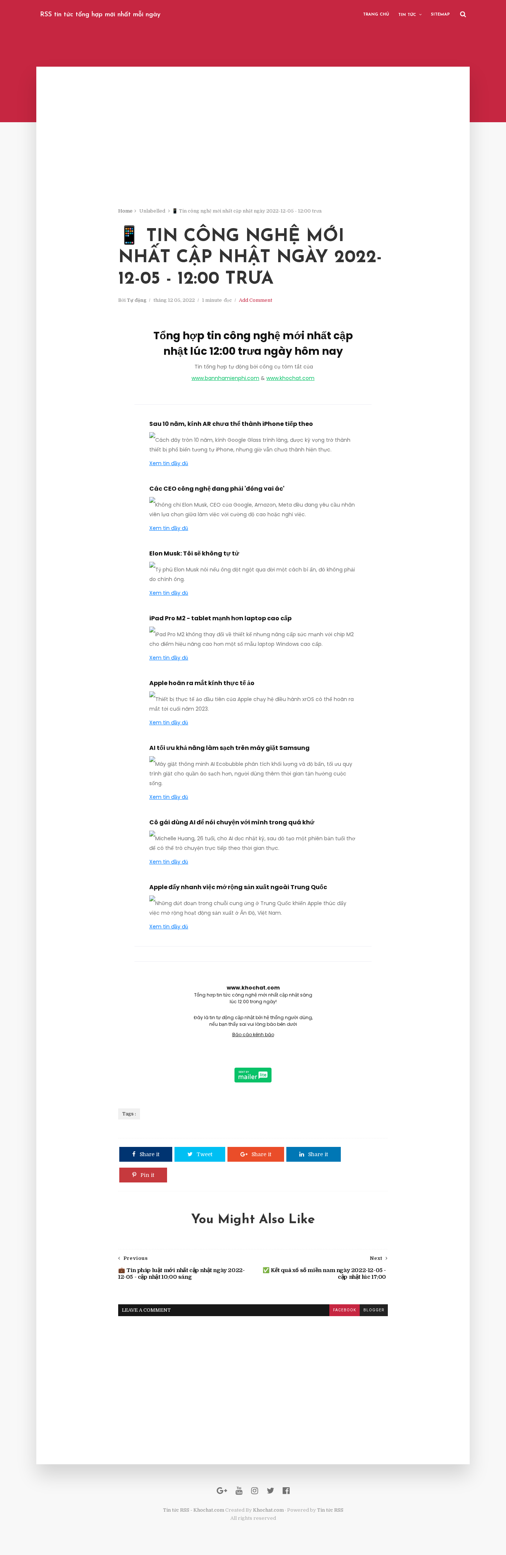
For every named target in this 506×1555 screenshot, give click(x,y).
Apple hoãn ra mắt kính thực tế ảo (201, 683)
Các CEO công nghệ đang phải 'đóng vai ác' (216, 488)
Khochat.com (268, 1510)
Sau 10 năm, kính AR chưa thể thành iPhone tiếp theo (231, 424)
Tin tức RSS (330, 1510)
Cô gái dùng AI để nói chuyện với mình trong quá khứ (231, 822)
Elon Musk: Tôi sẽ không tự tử (194, 553)
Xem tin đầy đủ (168, 463)
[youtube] (239, 1491)
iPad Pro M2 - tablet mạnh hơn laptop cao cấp (220, 618)
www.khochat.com (290, 378)
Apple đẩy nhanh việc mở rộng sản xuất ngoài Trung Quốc (238, 887)
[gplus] (222, 1491)
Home (125, 211)
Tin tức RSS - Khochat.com (193, 1510)
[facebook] (286, 1491)
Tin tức (407, 15)
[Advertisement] (253, 155)
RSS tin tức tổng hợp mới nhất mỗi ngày (100, 14)
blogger (373, 1310)
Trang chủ (376, 15)
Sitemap (440, 15)
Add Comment (255, 300)
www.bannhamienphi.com (225, 378)
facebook (344, 1310)
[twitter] (270, 1491)
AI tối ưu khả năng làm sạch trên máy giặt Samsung (229, 748)
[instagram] (254, 1491)
